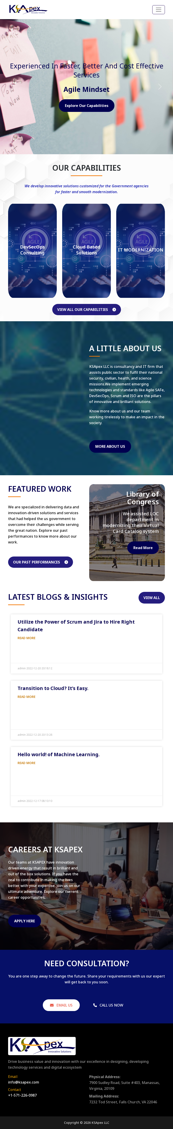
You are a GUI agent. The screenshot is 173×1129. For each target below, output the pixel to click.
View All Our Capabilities (83, 309)
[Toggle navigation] (158, 9)
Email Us (64, 1005)
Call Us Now (111, 1005)
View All (151, 597)
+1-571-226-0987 (22, 1095)
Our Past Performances (37, 562)
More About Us (110, 446)
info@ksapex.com (23, 1082)
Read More (143, 547)
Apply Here (24, 921)
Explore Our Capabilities (86, 105)
